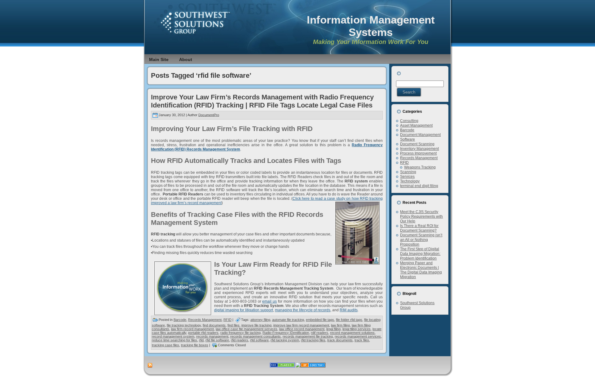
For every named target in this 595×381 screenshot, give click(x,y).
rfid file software (217, 340)
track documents (340, 340)
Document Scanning (417, 144)
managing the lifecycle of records (302, 310)
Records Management (205, 320)
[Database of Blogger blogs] (298, 366)
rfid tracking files (313, 340)
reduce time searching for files (174, 340)
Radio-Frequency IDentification (285, 333)
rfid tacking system (285, 340)
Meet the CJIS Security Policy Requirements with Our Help (421, 216)
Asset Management (416, 125)
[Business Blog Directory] (313, 366)
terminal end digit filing (419, 186)
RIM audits (349, 310)
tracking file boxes (194, 345)
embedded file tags (320, 320)
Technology (410, 181)
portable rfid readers (203, 333)
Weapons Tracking (420, 167)
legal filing (333, 329)
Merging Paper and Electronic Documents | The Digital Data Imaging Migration (421, 270)
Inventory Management (419, 149)
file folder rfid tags (349, 320)
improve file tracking (256, 325)
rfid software (259, 340)
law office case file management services (246, 329)
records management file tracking (308, 336)
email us (269, 301)
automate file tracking (288, 320)
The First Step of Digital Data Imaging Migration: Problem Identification (420, 254)
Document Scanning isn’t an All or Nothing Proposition (421, 240)
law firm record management (192, 329)
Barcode (180, 320)
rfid (201, 340)
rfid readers (239, 340)
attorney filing (260, 320)
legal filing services (356, 329)
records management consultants (255, 336)
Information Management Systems (371, 26)
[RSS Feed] (150, 365)
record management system (173, 336)
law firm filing (340, 325)
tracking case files (165, 345)
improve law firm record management (301, 325)
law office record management (301, 329)
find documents (214, 325)
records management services (358, 336)
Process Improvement (418, 153)
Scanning (408, 172)
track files (362, 340)
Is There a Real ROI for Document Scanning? (419, 228)
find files (233, 325)
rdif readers (319, 333)
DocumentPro (208, 114)
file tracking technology (184, 325)
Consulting (409, 121)
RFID (227, 320)
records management (212, 336)
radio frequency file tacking (240, 333)
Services (407, 176)
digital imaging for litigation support (243, 310)
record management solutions (352, 333)
